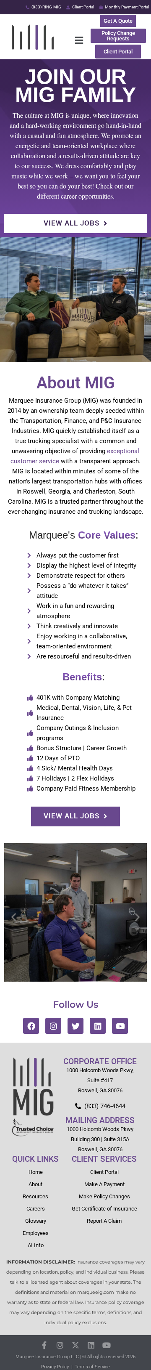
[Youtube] (120, 1026)
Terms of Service (92, 1367)
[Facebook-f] (44, 1345)
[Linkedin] (98, 1026)
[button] (79, 40)
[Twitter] (75, 1026)
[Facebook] (31, 1026)
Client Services (104, 1159)
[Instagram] (53, 1026)
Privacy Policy (55, 1367)
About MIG (75, 383)
